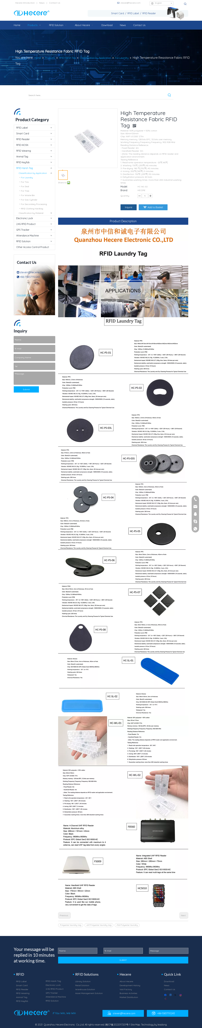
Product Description (123, 221)
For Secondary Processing (34, 204)
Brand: (124, 190)
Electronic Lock (24, 218)
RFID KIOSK (22, 145)
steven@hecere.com (130, 2)
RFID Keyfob (23, 162)
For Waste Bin (28, 195)
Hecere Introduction (25, 2)
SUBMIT (123, 960)
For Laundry (27, 177)
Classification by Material (31, 213)
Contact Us (54, 2)
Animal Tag (22, 156)
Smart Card (22, 133)
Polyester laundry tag (70, 925)
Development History (130, 985)
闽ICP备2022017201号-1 (117, 1024)
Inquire (128, 207)
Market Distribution (129, 997)
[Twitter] (176, 995)
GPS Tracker (22, 229)
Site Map (135, 1024)
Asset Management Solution (89, 993)
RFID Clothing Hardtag (32, 208)
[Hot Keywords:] (185, 4)
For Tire (25, 182)
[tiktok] (166, 999)
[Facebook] (166, 995)
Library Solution (83, 981)
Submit (26, 389)
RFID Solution (23, 241)
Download (169, 981)
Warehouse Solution (85, 989)
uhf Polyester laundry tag (99, 925)
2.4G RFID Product (26, 224)
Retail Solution (82, 985)
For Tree (25, 191)
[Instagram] (181, 995)
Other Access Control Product (32, 247)
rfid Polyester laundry (127, 925)
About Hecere (126, 981)
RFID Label (22, 127)
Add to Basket (155, 207)
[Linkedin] (171, 995)
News (42, 2)
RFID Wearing (23, 150)
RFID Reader (23, 139)
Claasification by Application (33, 173)
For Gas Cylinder (29, 199)
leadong (162, 1024)
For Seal (25, 186)
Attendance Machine (27, 235)
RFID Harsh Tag (24, 168)
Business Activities (128, 993)
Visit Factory (126, 989)
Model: (124, 186)
